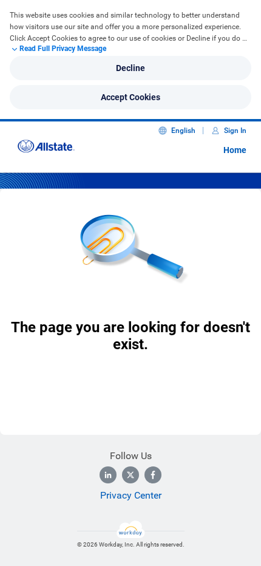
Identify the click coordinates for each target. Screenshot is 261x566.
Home (234, 150)
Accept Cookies (130, 97)
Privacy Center (130, 495)
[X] (130, 474)
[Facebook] (152, 474)
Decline (130, 68)
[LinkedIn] (108, 474)
